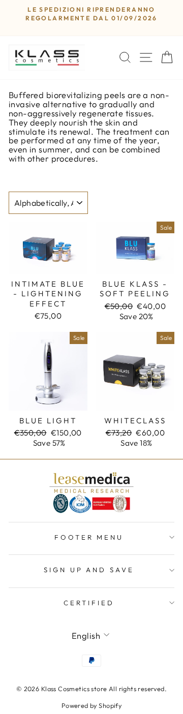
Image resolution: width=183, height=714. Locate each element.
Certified (89, 603)
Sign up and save (89, 570)
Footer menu (89, 537)
